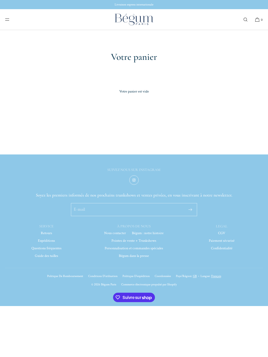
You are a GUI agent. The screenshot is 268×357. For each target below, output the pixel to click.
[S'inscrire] (190, 209)
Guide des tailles (46, 256)
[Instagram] (134, 180)
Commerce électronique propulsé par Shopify (149, 284)
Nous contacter (115, 233)
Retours (46, 233)
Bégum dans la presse (134, 256)
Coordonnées (163, 276)
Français (216, 276)
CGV (221, 233)
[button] (245, 19)
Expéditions (46, 240)
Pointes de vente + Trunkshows (133, 240)
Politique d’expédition (136, 276)
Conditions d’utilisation (103, 276)
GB (195, 276)
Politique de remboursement (65, 276)
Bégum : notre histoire (148, 233)
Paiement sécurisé (221, 240)
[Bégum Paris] (134, 19)
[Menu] (11, 19)
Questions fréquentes (46, 248)
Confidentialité (221, 248)
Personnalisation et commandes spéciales (134, 248)
